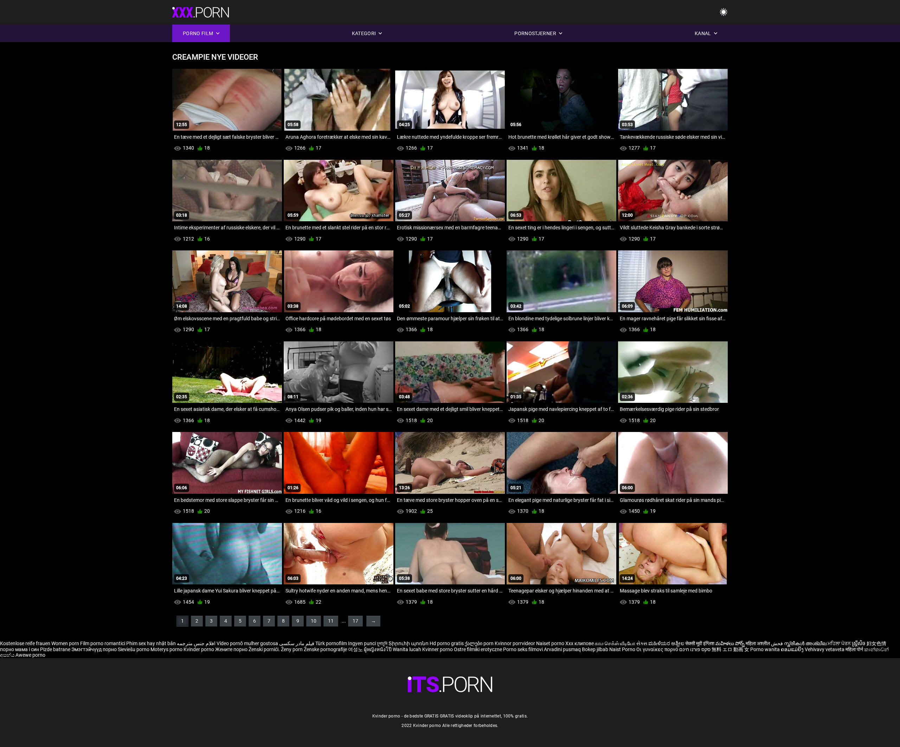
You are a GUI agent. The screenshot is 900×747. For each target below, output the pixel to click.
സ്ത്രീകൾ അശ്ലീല (806, 643)
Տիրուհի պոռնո (409, 643)
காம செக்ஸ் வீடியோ (615, 643)
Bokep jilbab (595, 649)
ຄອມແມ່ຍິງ (793, 649)
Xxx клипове (579, 643)
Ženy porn (292, 649)
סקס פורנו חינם (695, 649)
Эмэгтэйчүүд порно (94, 649)
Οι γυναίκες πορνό (657, 649)
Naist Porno (622, 649)
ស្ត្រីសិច (859, 643)
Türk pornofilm (331, 643)
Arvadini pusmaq (563, 649)
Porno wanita (765, 649)
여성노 (356, 649)
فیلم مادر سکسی (296, 643)
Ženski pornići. (265, 649)
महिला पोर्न (855, 649)
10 (313, 621)
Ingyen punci (362, 643)
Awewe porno (30, 655)
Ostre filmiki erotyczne (478, 649)
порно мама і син (19, 649)
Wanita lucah (407, 649)
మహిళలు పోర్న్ (730, 643)
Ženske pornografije (326, 649)
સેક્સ (641, 643)
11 (331, 621)
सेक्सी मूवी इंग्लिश (699, 643)
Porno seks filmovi (523, 649)
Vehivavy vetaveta (825, 649)
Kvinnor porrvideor (515, 643)
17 (355, 621)
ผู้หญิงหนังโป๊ (378, 649)
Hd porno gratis (447, 643)
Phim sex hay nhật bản (151, 643)
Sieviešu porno (134, 649)
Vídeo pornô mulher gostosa (247, 643)
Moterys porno (167, 649)
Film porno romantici (102, 643)
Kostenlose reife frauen (25, 643)
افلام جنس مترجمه (196, 643)
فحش (777, 643)
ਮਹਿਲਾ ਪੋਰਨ (840, 643)
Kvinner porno (438, 649)
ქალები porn (480, 643)
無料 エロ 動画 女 (730, 649)
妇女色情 (876, 643)
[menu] (723, 12)
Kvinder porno (199, 649)
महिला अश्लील (758, 643)
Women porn (65, 643)
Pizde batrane (55, 649)
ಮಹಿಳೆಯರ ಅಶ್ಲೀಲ (666, 643)
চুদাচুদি (382, 643)
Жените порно (232, 649)
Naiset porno (550, 643)
